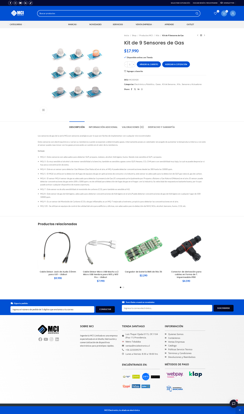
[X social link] (135, 89)
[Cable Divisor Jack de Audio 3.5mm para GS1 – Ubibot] (58, 249)
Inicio (126, 35)
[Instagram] (51, 339)
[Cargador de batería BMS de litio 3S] (143, 249)
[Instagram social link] (15, 3)
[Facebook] (40, 339)
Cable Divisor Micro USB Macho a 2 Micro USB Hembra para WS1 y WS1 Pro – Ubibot (100, 274)
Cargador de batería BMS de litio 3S (143, 271)
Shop (134, 35)
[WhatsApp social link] (142, 89)
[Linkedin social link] (25, 3)
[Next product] (204, 35)
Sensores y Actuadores (192, 84)
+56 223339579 (133, 349)
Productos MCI (146, 35)
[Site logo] (17, 13)
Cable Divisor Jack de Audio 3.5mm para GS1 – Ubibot (58, 273)
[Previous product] (197, 35)
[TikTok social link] (31, 3)
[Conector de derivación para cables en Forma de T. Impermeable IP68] (186, 249)
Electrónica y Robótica (144, 84)
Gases (158, 84)
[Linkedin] (57, 339)
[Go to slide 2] (123, 287)
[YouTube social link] (20, 3)
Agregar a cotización (176, 64)
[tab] (77, 125)
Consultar (105, 309)
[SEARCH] (197, 13)
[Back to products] (201, 35)
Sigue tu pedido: (21, 303)
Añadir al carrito (149, 64)
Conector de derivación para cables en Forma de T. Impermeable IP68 (186, 274)
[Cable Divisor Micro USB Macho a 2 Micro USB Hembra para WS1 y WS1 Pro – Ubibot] (101, 249)
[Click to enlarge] (43, 110)
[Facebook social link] (10, 3)
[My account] (232, 13)
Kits (157, 35)
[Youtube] (46, 339)
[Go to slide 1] (120, 287)
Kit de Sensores (169, 84)
